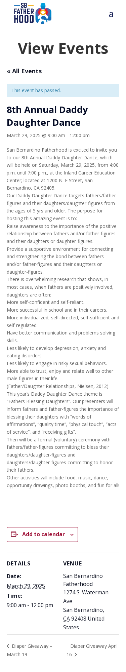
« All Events (24, 71)
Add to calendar (43, 534)
